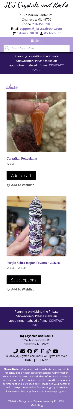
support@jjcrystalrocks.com (41, 29)
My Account (52, 33)
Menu (38, 41)
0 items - (27, 33)
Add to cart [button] (21, 175)
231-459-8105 (41, 24)
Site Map (42, 360)
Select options (23, 280)
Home (29, 360)
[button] (20, 185)
